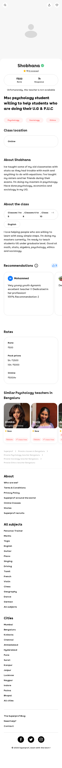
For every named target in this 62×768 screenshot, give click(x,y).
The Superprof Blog (14, 716)
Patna (7, 690)
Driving (8, 566)
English (8, 546)
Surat (7, 660)
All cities (9, 700)
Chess (7, 586)
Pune (6, 655)
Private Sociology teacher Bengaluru (21, 459)
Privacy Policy (12, 492)
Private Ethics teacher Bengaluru (19, 463)
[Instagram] (41, 739)
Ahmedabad (11, 645)
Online (11, 141)
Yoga (7, 541)
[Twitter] (31, 739)
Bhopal (8, 695)
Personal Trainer (13, 530)
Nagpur (8, 680)
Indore (7, 685)
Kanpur (8, 665)
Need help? (10, 721)
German (8, 601)
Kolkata (9, 634)
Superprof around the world (20, 498)
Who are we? (11, 482)
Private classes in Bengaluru (31, 451)
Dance (7, 596)
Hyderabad (10, 650)
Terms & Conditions (15, 487)
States (7, 508)
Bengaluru (10, 629)
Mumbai (8, 624)
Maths (7, 536)
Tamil (7, 571)
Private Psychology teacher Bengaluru (22, 455)
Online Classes (12, 503)
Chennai (9, 639)
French (7, 576)
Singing (8, 561)
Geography (10, 591)
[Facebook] (21, 739)
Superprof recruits (14, 513)
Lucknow (9, 675)
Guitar (7, 551)
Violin (7, 581)
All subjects (10, 606)
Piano (7, 556)
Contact (9, 726)
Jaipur (7, 670)
